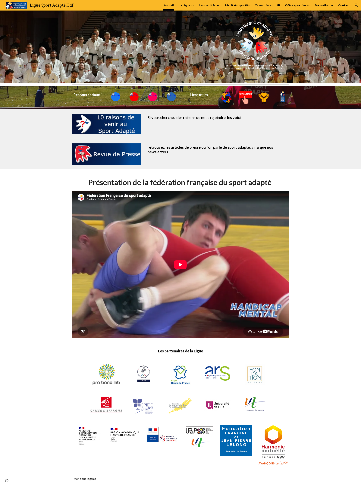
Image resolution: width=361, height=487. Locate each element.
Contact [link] (344, 5)
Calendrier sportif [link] (267, 5)
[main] (254, 66)
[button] (356, 5)
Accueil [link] (169, 5)
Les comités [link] (207, 5)
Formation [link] (322, 5)
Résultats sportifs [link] (237, 5)
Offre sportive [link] (295, 5)
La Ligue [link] (184, 5)
